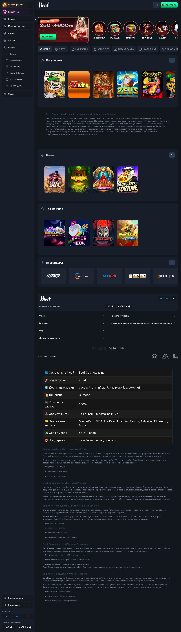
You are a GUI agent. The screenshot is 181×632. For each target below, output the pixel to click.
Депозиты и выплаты (49, 338)
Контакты (43, 323)
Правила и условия (120, 316)
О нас (42, 316)
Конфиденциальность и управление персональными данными (141, 323)
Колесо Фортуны (16, 5)
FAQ (41, 331)
